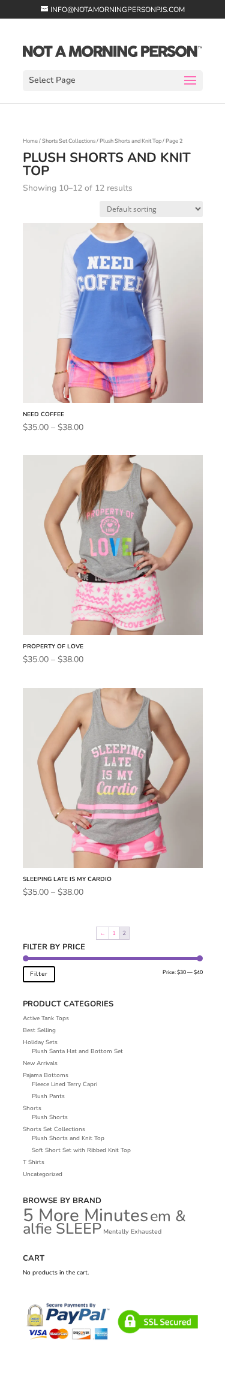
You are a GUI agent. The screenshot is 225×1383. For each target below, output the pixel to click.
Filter (39, 974)
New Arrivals (40, 1063)
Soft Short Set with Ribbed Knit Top (81, 1150)
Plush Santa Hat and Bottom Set (77, 1051)
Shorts (32, 1108)
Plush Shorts (50, 1117)
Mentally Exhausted (132, 1231)
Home (30, 141)
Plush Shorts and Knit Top (130, 141)
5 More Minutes (85, 1215)
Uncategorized (42, 1174)
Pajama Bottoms (45, 1075)
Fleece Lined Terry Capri (64, 1084)
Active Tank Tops (46, 1018)
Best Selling (39, 1030)
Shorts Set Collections (68, 141)
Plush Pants (48, 1096)
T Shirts (33, 1162)
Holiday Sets (40, 1042)
